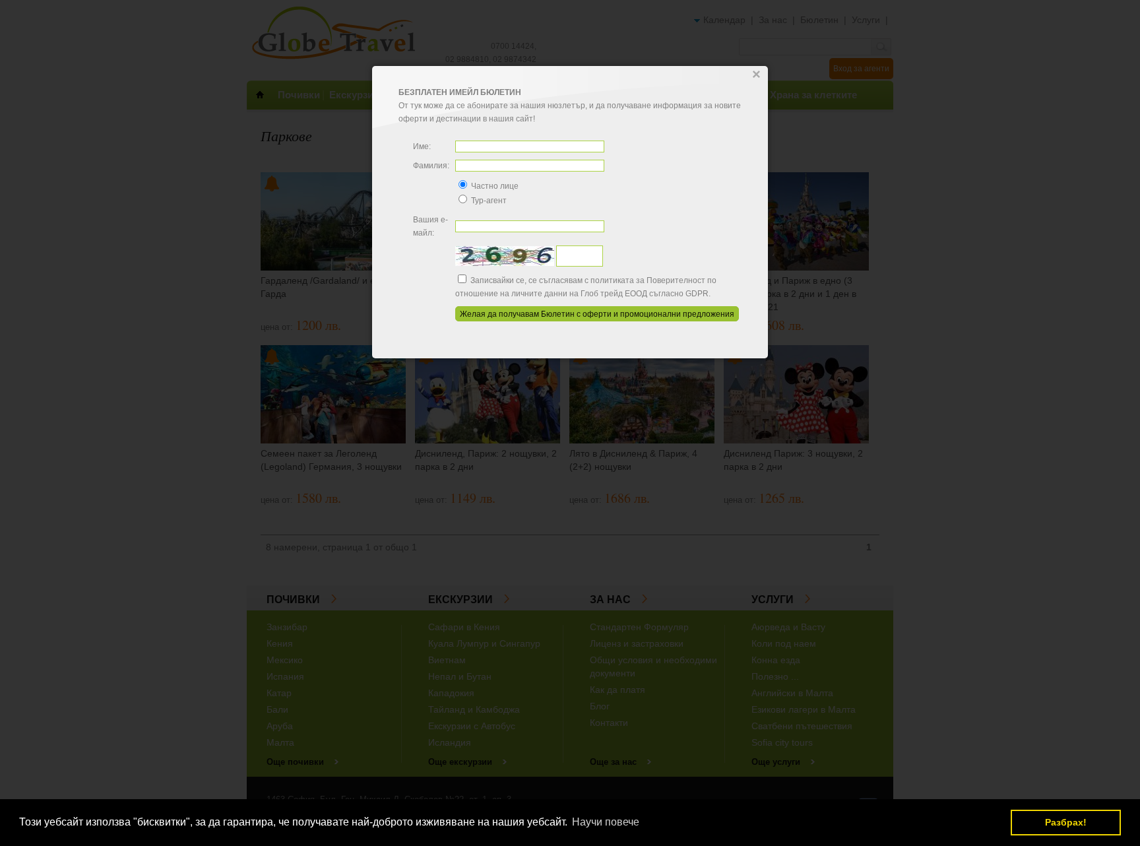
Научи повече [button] (605, 822)
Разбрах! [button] (1066, 822)
